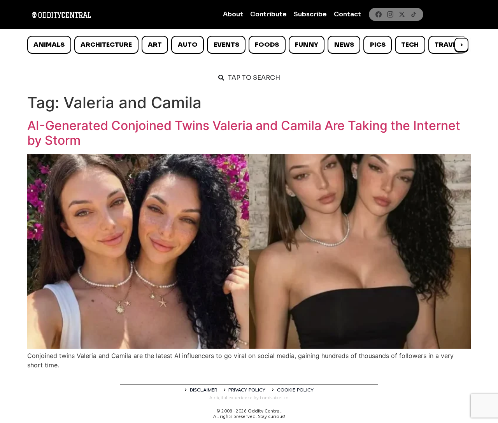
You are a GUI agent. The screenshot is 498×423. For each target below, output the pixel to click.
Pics (378, 44)
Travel (447, 44)
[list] (249, 44)
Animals (49, 44)
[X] (402, 14)
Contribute (268, 14)
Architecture (106, 44)
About (233, 14)
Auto (188, 44)
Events (226, 44)
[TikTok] (413, 14)
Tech (410, 44)
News (344, 44)
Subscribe (310, 14)
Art (155, 44)
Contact (347, 14)
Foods (267, 44)
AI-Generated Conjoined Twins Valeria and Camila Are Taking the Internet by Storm (243, 133)
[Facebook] (378, 14)
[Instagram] (390, 14)
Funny (306, 44)
